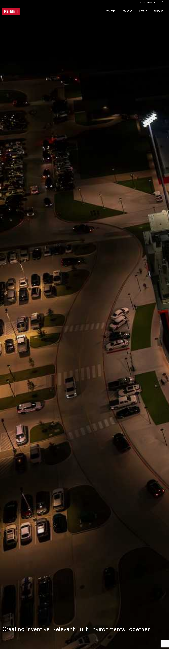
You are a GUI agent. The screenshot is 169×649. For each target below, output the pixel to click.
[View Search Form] (162, 2)
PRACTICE (127, 11)
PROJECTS (110, 11)
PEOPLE (143, 11)
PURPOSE (158, 11)
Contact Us (151, 2)
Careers (142, 2)
